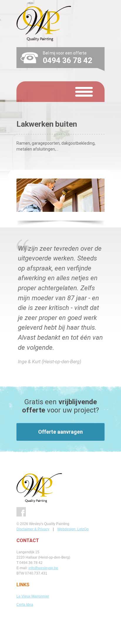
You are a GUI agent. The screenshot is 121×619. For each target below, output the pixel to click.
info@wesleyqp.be (43, 568)
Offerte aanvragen (60, 432)
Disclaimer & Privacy (32, 529)
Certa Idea (24, 605)
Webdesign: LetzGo (73, 529)
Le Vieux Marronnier (32, 596)
